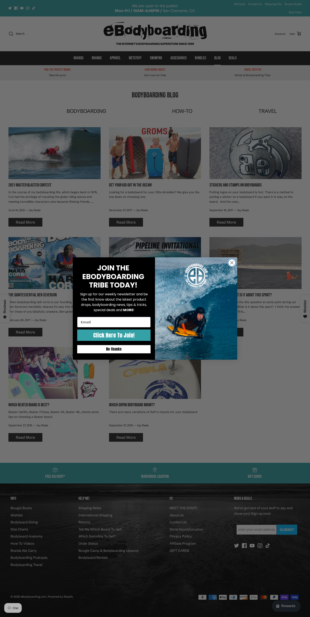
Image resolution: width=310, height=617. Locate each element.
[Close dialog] (232, 262)
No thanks (114, 349)
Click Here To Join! (114, 335)
